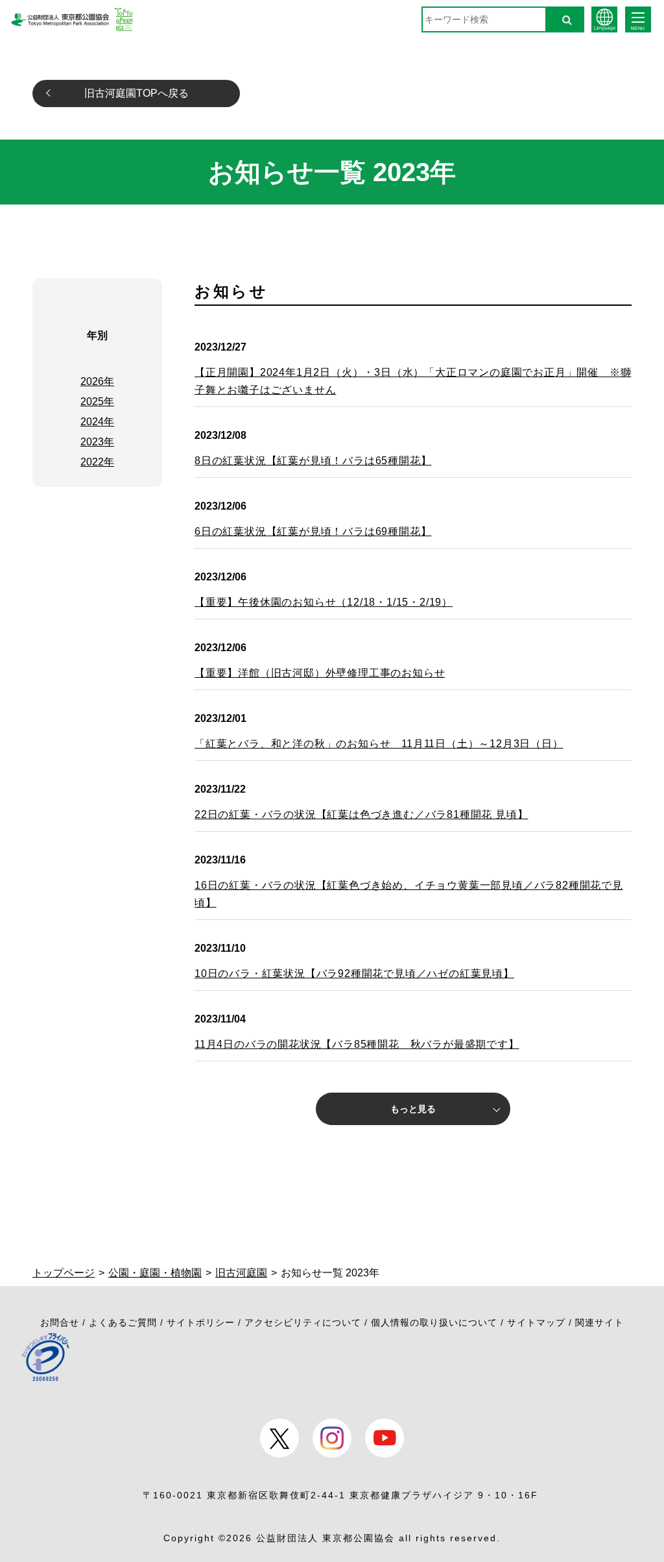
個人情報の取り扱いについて (434, 1322)
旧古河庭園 (241, 1272)
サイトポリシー (201, 1322)
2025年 (97, 401)
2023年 (97, 441)
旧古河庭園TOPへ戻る (136, 93)
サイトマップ (536, 1322)
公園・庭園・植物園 (155, 1272)
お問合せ (59, 1322)
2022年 (97, 461)
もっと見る (413, 1109)
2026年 (97, 381)
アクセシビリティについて (302, 1322)
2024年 (97, 421)
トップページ (63, 1272)
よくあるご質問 (123, 1322)
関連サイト (599, 1322)
